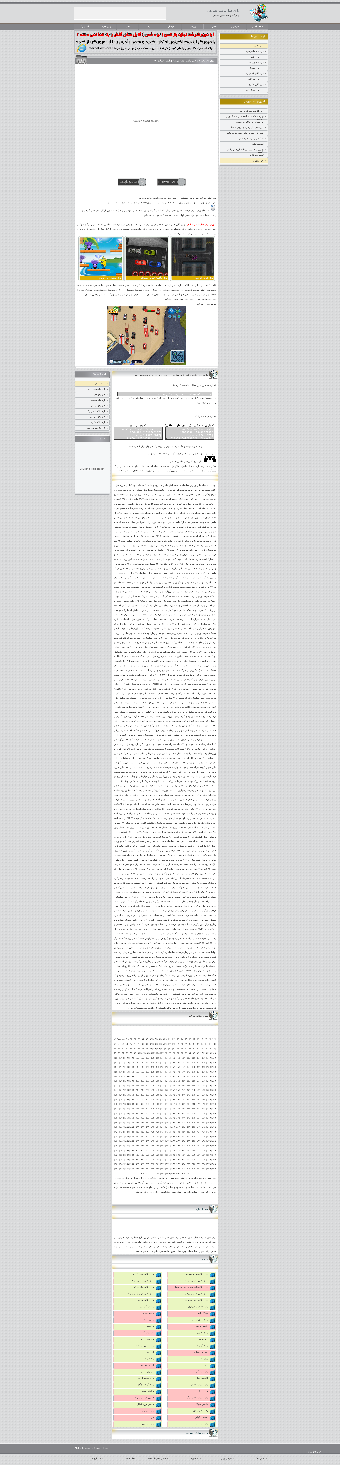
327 (147, 1109)
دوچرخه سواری (200, 1352)
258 (204, 1090)
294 (183, 1099)
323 (127, 1109)
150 (163, 1067)
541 (117, 1159)
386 (142, 1123)
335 (188, 1109)
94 (190, 1053)
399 (209, 1123)
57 (147, 1049)
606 (168, 1173)
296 (193, 1099)
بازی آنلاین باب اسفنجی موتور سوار (191, 1287)
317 (198, 1104)
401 (117, 1127)
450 (163, 1136)
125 (137, 1063)
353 (178, 1113)
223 (127, 1086)
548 (152, 1159)
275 (188, 1095)
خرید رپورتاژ (258, 160)
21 (210, 1039)
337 (198, 1109)
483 (127, 1146)
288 (152, 1099)
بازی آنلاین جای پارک (144, 1287)
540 (214, 1155)
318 (204, 1104)
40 (182, 1044)
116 (193, 1058)
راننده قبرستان (200, 1410)
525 (137, 1155)
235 (188, 1086)
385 (137, 1123)
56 (143, 1049)
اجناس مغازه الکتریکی (157, 1458)
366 (142, 1118)
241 (117, 1090)
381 (117, 1123)
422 (122, 1132)
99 (209, 1053)
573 (178, 1164)
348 (152, 1113)
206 (142, 1081)
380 (214, 1118)
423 (127, 1132)
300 (214, 1099)
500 (214, 1146)
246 (142, 1090)
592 (173, 1169)
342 (122, 1113)
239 (209, 1086)
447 (147, 1136)
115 (188, 1058)
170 (163, 1072)
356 (193, 1113)
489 (158, 1146)
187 (147, 1076)
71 (202, 1049)
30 (143, 1044)
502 (122, 1150)
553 (178, 1159)
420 (214, 1127)
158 (204, 1067)
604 (158, 1173)
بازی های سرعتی (256, 79)
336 (193, 1109)
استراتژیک (84, 26)
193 (178, 1076)
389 (158, 1123)
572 (173, 1164)
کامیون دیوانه (201, 1378)
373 (178, 1118)
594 (183, 1169)
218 (204, 1081)
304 (132, 1104)
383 (127, 1123)
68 (190, 1049)
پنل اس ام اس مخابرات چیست (250, 122)
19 (202, 1039)
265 (137, 1095)
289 (158, 1099)
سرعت (149, 26)
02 (135, 1039)
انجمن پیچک (260, 1458)
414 (183, 1127)
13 (178, 1039)
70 (198, 1049)
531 (168, 1155)
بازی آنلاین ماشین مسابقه (195, 1280)
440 (214, 1132)
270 (163, 1095)
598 (204, 1169)
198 (204, 1076)
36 (166, 1044)
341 (117, 1113)
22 (214, 1039)
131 (168, 1063)
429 (158, 1132)
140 (214, 1063)
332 (173, 1109)
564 (132, 1164)
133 (178, 1063)
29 (139, 1044)
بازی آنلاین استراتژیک (254, 73)
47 (210, 1044)
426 (142, 1132)
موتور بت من (147, 1313)
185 (137, 1076)
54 (135, 1049)
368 (152, 1118)
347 (147, 1113)
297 (198, 1099)
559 (209, 1159)
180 (214, 1072)
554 (183, 1159)
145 (137, 1067)
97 (201, 1053)
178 (204, 1072)
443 (127, 1136)
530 (163, 1155)
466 (142, 1141)
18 (198, 1039)
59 (154, 1049)
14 (182, 1039)
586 (142, 1169)
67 (186, 1049)
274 (183, 1095)
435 (188, 1132)
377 (198, 1118)
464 (132, 1141)
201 (117, 1081)
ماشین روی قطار (145, 1404)
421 (117, 1132)
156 (193, 1067)
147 (147, 1067)
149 (158, 1067)
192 (173, 1076)
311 (168, 1104)
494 (183, 1146)
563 (127, 1164)
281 (117, 1099)
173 (178, 1072)
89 (170, 1053)
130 (163, 1063)
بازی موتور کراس (145, 1378)
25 (123, 1044)
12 (174, 1039)
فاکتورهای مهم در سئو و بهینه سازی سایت (245, 133)
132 (173, 1063)
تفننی (127, 26)
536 (193, 1155)
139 (209, 1063)
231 (168, 1086)
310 (163, 1104)
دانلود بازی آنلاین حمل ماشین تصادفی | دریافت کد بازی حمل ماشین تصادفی (171, 375)
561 (117, 1164)
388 (152, 1123)
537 (198, 1155)
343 (127, 1113)
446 (142, 1136)
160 (214, 1067)
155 (188, 1067)
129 (158, 1063)
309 (158, 1104)
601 (142, 1173)
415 (188, 1127)
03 (139, 1039)
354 (183, 1113)
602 (147, 1173)
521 (117, 1155)
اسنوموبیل (149, 1352)
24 (119, 1044)
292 (173, 1099)
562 (122, 1164)
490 (163, 1146)
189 (158, 1076)
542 (122, 1159)
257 (198, 1090)
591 (168, 1169)
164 (132, 1072)
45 (202, 1044)
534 (183, 1155)
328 (152, 1109)
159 (209, 1067)
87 (162, 1053)
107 (147, 1058)
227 (147, 1086)
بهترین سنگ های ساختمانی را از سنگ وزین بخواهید (245, 117)
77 (123, 1053)
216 (193, 1081)
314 (183, 1104)
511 (168, 1150)
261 (117, 1095)
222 (122, 1086)
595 (188, 1169)
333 (178, 1109)
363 (127, 1118)
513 (178, 1150)
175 (188, 1072)
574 (183, 1164)
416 (193, 1127)
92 (182, 1053)
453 (178, 1136)
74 (214, 1049)
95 (194, 1053)
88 (166, 1053)
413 (178, 1127)
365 (137, 1118)
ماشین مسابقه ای (199, 1384)
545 (137, 1159)
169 (158, 1072)
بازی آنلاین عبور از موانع (196, 1293)
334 (183, 1109)
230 (163, 1086)
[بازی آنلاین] (192, 281)
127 (147, 1063)
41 (186, 1044)
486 (142, 1146)
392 (173, 1123)
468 (152, 1141)
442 (122, 1136)
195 (188, 1076)
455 (188, 1136)
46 (206, 1044)
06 (151, 1039)
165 (137, 1072)
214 (183, 1081)
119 (209, 1058)
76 (119, 1053)
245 (137, 1090)
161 (117, 1072)
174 (183, 1072)
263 (127, 1095)
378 (204, 1118)
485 (137, 1146)
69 (194, 1049)
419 (209, 1127)
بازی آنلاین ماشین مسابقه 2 (141, 1280)
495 (188, 1146)
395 (188, 1123)
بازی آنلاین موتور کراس (142, 1274)
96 (198, 1053)
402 (122, 1127)
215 (188, 1081)
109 (158, 1058)
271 (168, 1095)
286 (142, 1099)
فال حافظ (129, 1458)
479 (209, 1141)
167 (147, 1072)
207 (147, 1081)
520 (214, 1150)
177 (198, 1072)
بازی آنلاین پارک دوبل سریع (141, 1293)
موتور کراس (148, 1319)
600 (214, 1169)
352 (173, 1113)
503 (127, 1150)
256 (193, 1090)
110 (163, 1058)
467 (147, 1141)
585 (137, 1169)
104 (132, 1058)
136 (193, 1063)
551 (168, 1159)
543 (127, 1159)
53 (131, 1049)
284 (132, 1099)
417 (198, 1127)
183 (127, 1076)
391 (168, 1123)
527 (147, 1155)
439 (209, 1132)
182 (122, 1076)
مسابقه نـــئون (147, 1339)
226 (142, 1086)
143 (127, 1067)
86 (158, 1053)
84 (150, 1053)
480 (214, 1141)
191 (168, 1076)
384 (132, 1123)
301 (117, 1104)
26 (127, 1044)
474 (183, 1141)
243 (127, 1090)
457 (198, 1136)
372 (173, 1118)
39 (178, 1044)
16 (190, 1039)
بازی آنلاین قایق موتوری (196, 1300)
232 (173, 1086)
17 (194, 1039)
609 (183, 1173)
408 (152, 1127)
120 (214, 1058)
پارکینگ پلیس (201, 1345)
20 (206, 1039)
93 (186, 1053)
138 (204, 1063)
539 (209, 1155)
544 (132, 1159)
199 (209, 1076)
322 (122, 1109)
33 (154, 1044)
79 (131, 1053)
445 (137, 1136)
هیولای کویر (202, 1313)
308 (152, 1104)
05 (147, 1039)
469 (158, 1141)
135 (188, 1063)
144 (132, 1067)
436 (193, 1132)
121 (117, 1063)
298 (204, 1099)
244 (132, 1090)
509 (158, 1150)
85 (154, 1053)
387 (147, 1123)
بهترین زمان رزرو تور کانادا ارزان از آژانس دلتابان (245, 150)
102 (122, 1058)
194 (183, 1076)
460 (214, 1136)
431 (168, 1132)
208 (152, 1081)
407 (147, 1127)
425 (137, 1132)
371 (168, 1118)
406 (142, 1127)
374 (183, 1118)
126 (142, 1063)
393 (178, 1123)
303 (127, 1104)
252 (173, 1090)
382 (122, 1123)
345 (137, 1113)
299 (209, 1099)
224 (132, 1086)
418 (204, 1127)
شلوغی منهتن (147, 1391)
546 (142, 1159)
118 (204, 1058)
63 (170, 1049)
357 (198, 1113)
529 (158, 1155)
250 (163, 1090)
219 (209, 1081)
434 (183, 1132)
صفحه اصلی (257, 26)
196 (193, 1076)
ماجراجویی (236, 26)
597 (198, 1169)
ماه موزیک (195, 1458)
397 (198, 1123)
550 (163, 1159)
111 (168, 1058)
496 (193, 1146)
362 (122, 1118)
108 (152, 1058)
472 (173, 1141)
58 (151, 1049)
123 (127, 1063)
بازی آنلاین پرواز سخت (197, 1274)
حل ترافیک (203, 1391)
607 (173, 1173)
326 (142, 1109)
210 (163, 1081)
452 (173, 1136)
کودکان (171, 26)
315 (188, 1104)
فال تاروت (96, 1458)
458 (204, 1136)
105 (137, 1058)
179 (209, 1072)
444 (132, 1136)
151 (168, 1067)
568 (152, 1164)
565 (137, 1164)
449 (158, 1136)
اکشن (214, 26)
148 (152, 1067)
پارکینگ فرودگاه (146, 1384)
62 (166, 1049)
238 (204, 1086)
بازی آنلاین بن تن (146, 1300)
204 (132, 1081)
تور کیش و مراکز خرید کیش (251, 138)
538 (204, 1155)
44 (198, 1044)
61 (162, 1049)
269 (158, 1095)
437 (198, 1132)
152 (173, 1067)
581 (117, 1169)
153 (178, 1067)
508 (152, 1150)
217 (198, 1081)
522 (122, 1155)
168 (152, 1072)
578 (204, 1164)
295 (188, 1099)
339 (209, 1109)
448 (152, 1136)
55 (139, 1049)
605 (163, 1173)
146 (142, 1067)
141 (117, 1067)
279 (209, 1095)
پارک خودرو (202, 1332)
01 (131, 1039)
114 (183, 1058)
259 (209, 1090)
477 (198, 1141)
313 (178, 1104)
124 (132, 1063)
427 (147, 1132)
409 (158, 1127)
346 (142, 1113)
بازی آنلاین (259, 46)
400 (214, 1123)
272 (173, 1095)
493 (178, 1146)
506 (142, 1150)
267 (147, 1095)
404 (132, 1127)
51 (123, 1049)
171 (168, 1072)
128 (152, 1063)
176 (193, 1072)
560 (214, 1159)
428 (152, 1132)
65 (178, 1049)
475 (188, 1141)
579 (209, 1164)
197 (198, 1076)
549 (158, 1159)
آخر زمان (203, 1339)
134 (183, 1063)
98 (205, 1053)
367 (147, 1118)
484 (132, 1146)
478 (204, 1141)
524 (132, 1155)
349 (158, 1113)
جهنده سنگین (147, 1332)
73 (210, 1049)
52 (127, 1049)
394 (183, 1123)
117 (198, 1058)
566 (142, 1164)
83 (146, 1053)
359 (209, 1113)
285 (137, 1099)
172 (173, 1072)
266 (142, 1095)
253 (178, 1090)
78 (127, 1053)
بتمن (205, 1365)
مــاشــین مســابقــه (143, 1345)
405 (137, 1127)
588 (152, 1169)
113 (178, 1058)
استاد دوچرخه (147, 1365)
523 (127, 1155)
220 (214, 1081)
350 (163, 1113)
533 (178, 1155)
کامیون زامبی (147, 1371)
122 (122, 1063)
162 (122, 1072)
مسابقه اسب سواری (198, 1306)
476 (193, 1141)
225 (137, 1086)
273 (178, 1095)
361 (117, 1118)
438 (204, 1132)
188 (152, 1076)
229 (158, 1086)
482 (122, 1146)
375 (188, 1118)
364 (132, 1118)
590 (163, 1169)
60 (158, 1049)
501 (117, 1150)
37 (170, 1044)
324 (132, 1109)
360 (214, 1113)
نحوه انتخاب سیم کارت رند (252, 111)
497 (198, 1146)
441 (117, 1136)
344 (132, 1113)
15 (186, 1039)
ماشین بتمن (202, 1423)
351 (168, 1113)
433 (178, 1132)
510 (163, 1150)
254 (183, 1090)
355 (188, 1113)
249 (158, 1090)
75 (115, 1053)
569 (158, 1164)
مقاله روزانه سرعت (198, 1015)
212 (173, 1081)
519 (209, 1150)
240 (214, 1086)
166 (142, 1072)
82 (142, 1053)
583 (127, 1169)
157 (198, 1067)
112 (173, 1058)
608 (178, 1173)
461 (117, 1141)
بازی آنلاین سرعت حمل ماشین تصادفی (190, 994)
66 (182, 1049)
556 (193, 1159)
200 (214, 1076)
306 (142, 1104)
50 (119, 1049)
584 (132, 1169)
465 (137, 1141)
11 (170, 1039)
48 (214, 1044)
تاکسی (150, 1326)
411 (168, 1127)
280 (214, 1095)
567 (147, 1164)
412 (173, 1127)
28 (135, 1044)
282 (122, 1099)
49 (115, 1049)
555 (188, 1159)
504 (132, 1150)
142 (122, 1067)
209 (158, 1081)
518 (204, 1150)
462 (122, 1141)
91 (178, 1053)
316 (193, 1104)
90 (174, 1053)
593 (178, 1169)
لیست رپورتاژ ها (256, 155)
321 (117, 1109)
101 (117, 1058)
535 (188, 1155)
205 (137, 1081)
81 (139, 1053)
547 (147, 1159)
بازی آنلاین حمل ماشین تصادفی (226, 15)
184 (132, 1076)
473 (178, 1141)
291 (168, 1099)
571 (168, 1164)
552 (173, 1159)
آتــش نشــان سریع (144, 1397)
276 (193, 1095)
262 (122, 1095)
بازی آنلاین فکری (256, 84)
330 (163, 1109)
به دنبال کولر (202, 1417)
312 (173, 1104)
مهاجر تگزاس (147, 1306)
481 (117, 1146)
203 (127, 1081)
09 (162, 1039)
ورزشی (192, 26)
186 (142, 1076)
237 (198, 1086)
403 (127, 1127)
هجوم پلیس (148, 1358)
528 (152, 1155)
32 (151, 1044)
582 (122, 1169)
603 (152, 1173)
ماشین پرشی (201, 1326)
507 (147, 1150)
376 (193, 1118)
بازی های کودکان (256, 68)
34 (158, 1044)
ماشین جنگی (201, 1371)
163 (127, 1072)
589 (158, 1169)
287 (147, 1099)
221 (117, 1086)
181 (117, 1076)
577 (198, 1164)
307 (147, 1104)
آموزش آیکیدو (257, 144)
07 (154, 1039)
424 (132, 1132)
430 (163, 1132)
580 (214, 1164)
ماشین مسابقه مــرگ (197, 1397)
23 (115, 1044)
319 (209, 1104)
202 (122, 1081)
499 (209, 1146)
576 (193, 1164)
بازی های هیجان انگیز (254, 90)
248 (152, 1090)
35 (162, 1044)
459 (209, 1136)
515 (188, 1150)
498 (204, 1146)
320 (214, 1104)
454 (183, 1136)
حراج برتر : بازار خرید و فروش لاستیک (247, 127)
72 (206, 1049)
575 (188, 1164)
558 (204, 1159)
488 (152, 1146)
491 (168, 1146)
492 (173, 1146)
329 (158, 1109)
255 (188, 1090)
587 (147, 1169)
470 (163, 1141)
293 (178, 1099)
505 (137, 1150)
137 (198, 1063)
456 (193, 1136)
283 (127, 1099)
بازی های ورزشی (256, 62)
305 (137, 1104)
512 (173, 1150)
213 (178, 1081)
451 (168, 1136)
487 (147, 1146)
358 (204, 1113)
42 (190, 1044)
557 (198, 1159)
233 (178, 1086)
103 (127, 1058)
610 (188, 1173)
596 (193, 1169)
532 (173, 1155)
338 (204, 1109)
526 (142, 1155)
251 (168, 1090)
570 (163, 1164)
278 (204, 1095)
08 (158, 1039)
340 (214, 1109)
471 (168, 1141)
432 (173, 1132)
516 (193, 1150)
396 (193, 1123)
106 (142, 1058)
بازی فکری (106, 26)
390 (163, 1123)
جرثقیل (150, 1417)
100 (214, 1053)
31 (147, 1044)
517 (198, 1150)
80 (135, 1053)
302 (122, 1104)
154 (183, 1067)
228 (152, 1086)
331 (168, 1109)
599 (209, 1169)
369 (158, 1118)
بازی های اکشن (257, 57)
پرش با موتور (201, 1358)
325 (137, 1109)
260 (214, 1090)
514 (183, 1150)
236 (193, 1086)
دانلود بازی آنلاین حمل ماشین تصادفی (187, 461)
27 (131, 1044)
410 (163, 1127)
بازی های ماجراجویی (254, 51)
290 (163, 1099)
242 (122, 1090)
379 (209, 1118)
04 (143, 1039)
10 (166, 1039)
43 (194, 1044)
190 (163, 1076)
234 (183, 1086)
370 (163, 1118)
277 (198, 1095)
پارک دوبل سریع (200, 1319)
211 (168, 1081)
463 (127, 1141)
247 (147, 1090)
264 (132, 1095)
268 (152, 1095)
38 (174, 1044)
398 (204, 1123)
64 (174, 1049)
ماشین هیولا (202, 1404)
